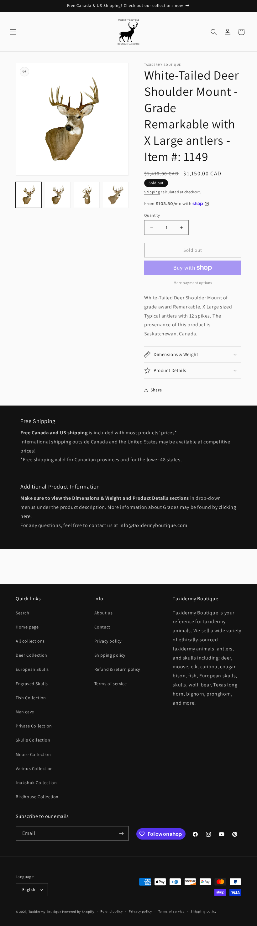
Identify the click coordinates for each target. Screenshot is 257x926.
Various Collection (34, 768)
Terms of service (110, 683)
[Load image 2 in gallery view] (58, 195)
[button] (13, 32)
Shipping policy (109, 655)
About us (103, 613)
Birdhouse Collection (37, 796)
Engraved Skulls (32, 683)
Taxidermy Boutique (45, 911)
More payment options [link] (193, 282)
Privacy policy (108, 641)
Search (22, 613)
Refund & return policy (117, 669)
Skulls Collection (33, 740)
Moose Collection (33, 754)
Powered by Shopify (78, 911)
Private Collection (34, 726)
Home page (27, 627)
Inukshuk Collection (36, 782)
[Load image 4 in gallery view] (116, 195)
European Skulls (32, 669)
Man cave (25, 712)
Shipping (152, 191)
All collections (30, 641)
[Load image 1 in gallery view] (29, 195)
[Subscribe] (121, 833)
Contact (102, 627)
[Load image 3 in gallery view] (87, 195)
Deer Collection (31, 655)
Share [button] (156, 390)
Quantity (152, 215)
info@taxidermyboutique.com (153, 525)
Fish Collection (31, 698)
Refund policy (111, 911)
